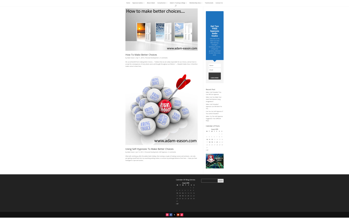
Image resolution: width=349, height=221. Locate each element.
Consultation (161, 3)
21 (217, 142)
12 (212, 139)
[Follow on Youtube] (178, 214)
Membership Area (195, 3)
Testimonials (209, 3)
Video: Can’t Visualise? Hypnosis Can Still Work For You (214, 106)
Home (128, 3)
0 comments (164, 58)
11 (209, 139)
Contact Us (219, 3)
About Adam (151, 3)
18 (209, 142)
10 (207, 139)
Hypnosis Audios (137, 3)
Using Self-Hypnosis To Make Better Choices (149, 149)
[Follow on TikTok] (181, 214)
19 (212, 142)
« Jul (207, 150)
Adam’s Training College (177, 3)
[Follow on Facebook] (170, 214)
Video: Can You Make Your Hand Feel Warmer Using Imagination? (213, 99)
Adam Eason (131, 58)
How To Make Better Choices (141, 54)
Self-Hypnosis (163, 152)
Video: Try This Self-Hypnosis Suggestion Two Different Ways (214, 118)
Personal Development (152, 58)
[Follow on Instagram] (167, 214)
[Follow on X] (174, 214)
